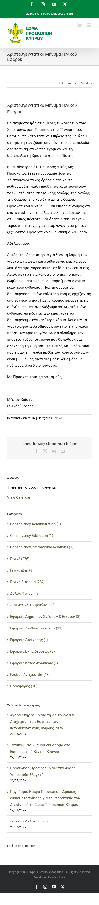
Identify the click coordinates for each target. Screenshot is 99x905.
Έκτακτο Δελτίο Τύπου (29, 821)
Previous (69, 83)
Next (84, 83)
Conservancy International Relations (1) (41, 547)
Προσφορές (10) (23, 686)
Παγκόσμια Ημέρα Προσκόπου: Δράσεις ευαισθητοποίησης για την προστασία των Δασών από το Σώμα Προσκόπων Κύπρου (45, 798)
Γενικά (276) (19, 559)
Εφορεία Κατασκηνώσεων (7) (34, 663)
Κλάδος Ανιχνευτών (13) (30, 674)
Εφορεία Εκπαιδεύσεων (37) (33, 651)
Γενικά (57, 418)
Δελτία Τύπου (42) (25, 593)
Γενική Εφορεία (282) (27, 582)
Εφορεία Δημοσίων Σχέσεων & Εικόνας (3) (45, 617)
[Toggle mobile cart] (79, 25)
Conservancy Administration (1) (35, 524)
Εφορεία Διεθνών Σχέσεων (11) (36, 628)
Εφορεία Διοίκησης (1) (29, 640)
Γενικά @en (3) (21, 570)
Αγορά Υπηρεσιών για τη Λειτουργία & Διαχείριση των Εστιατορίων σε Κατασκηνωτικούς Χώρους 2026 (42, 721)
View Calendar (18, 497)
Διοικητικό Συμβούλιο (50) (32, 605)
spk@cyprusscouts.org (58, 13)
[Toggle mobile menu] (89, 25)
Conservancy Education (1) (31, 535)
